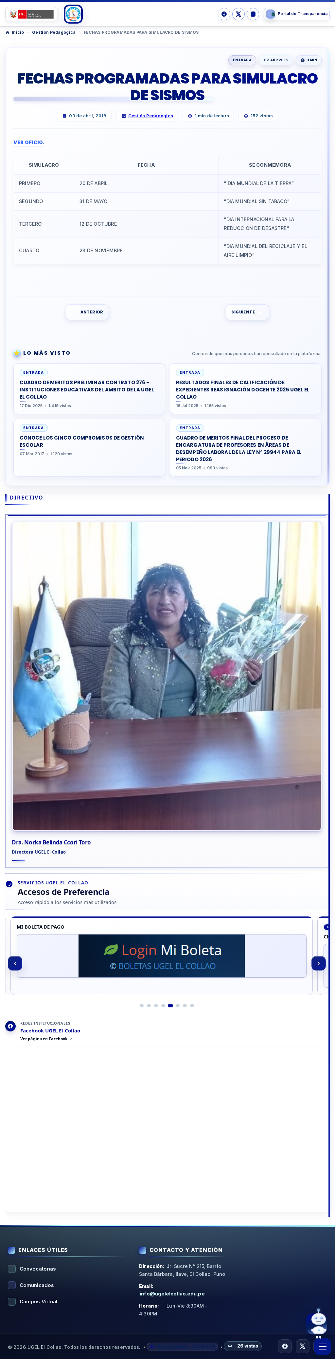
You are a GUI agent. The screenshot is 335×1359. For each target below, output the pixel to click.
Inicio (18, 32)
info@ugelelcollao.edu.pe (172, 1293)
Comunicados (37, 1285)
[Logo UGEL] (73, 14)
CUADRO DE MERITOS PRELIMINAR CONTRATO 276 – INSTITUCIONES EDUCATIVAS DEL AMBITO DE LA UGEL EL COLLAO (87, 389)
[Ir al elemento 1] (142, 1005)
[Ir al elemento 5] (170, 1005)
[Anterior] (15, 963)
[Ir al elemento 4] (163, 1005)
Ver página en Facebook (43, 1039)
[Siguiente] (318, 963)
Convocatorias (38, 1269)
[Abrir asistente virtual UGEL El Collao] (316, 1323)
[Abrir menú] (322, 1346)
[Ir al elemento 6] (178, 1005)
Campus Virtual (38, 1301)
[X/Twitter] (238, 14)
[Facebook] (224, 14)
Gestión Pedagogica (54, 32)
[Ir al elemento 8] (192, 1005)
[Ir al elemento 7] (184, 1005)
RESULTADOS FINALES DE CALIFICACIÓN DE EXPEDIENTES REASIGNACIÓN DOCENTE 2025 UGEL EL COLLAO (243, 389)
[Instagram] (253, 14)
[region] (166, 963)
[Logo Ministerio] (31, 14)
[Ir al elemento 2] (149, 1005)
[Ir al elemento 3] (156, 1005)
